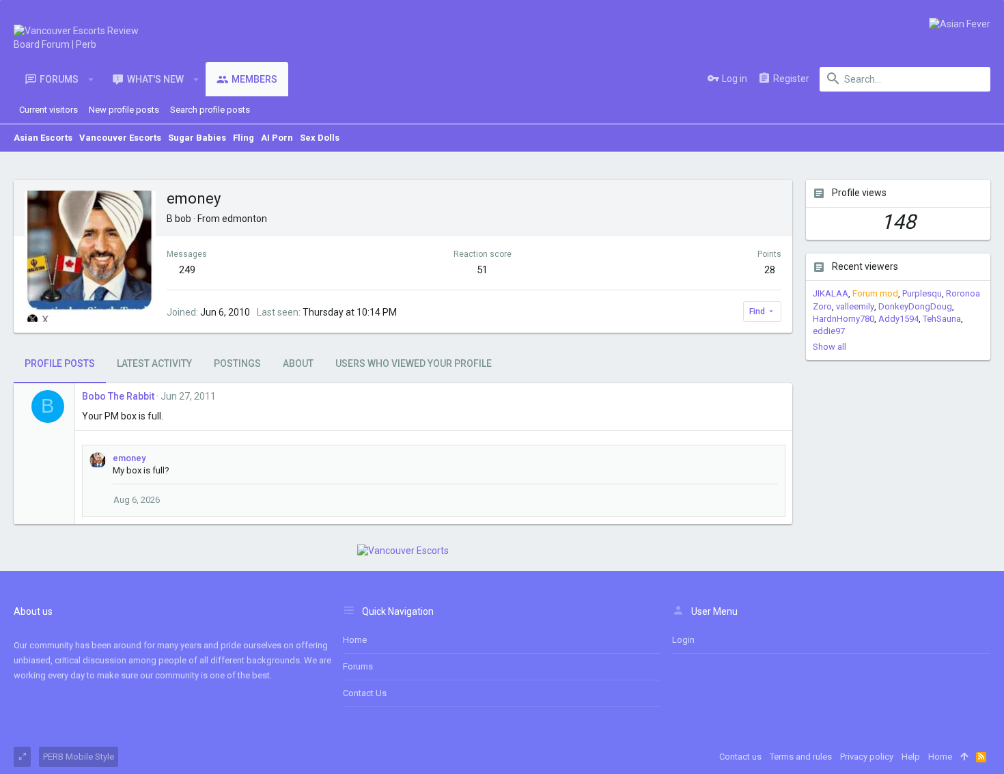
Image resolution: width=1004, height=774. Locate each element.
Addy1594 (898, 319)
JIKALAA (830, 293)
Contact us (365, 693)
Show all (829, 347)
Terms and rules (801, 756)
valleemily (855, 306)
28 (769, 270)
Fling (243, 138)
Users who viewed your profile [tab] (413, 363)
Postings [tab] (237, 363)
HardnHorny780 (843, 319)
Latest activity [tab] (154, 363)
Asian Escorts (43, 138)
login (683, 640)
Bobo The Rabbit (118, 396)
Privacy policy (866, 756)
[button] (91, 79)
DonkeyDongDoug (915, 306)
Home (355, 640)
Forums (358, 666)
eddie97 (829, 331)
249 (187, 270)
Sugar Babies (197, 138)
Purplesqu (922, 293)
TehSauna (942, 319)
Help (911, 756)
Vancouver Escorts (120, 138)
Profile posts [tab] (60, 363)
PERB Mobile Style (78, 756)
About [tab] (298, 363)
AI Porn (277, 138)
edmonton (244, 218)
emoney (129, 458)
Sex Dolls (319, 138)
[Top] (964, 757)
